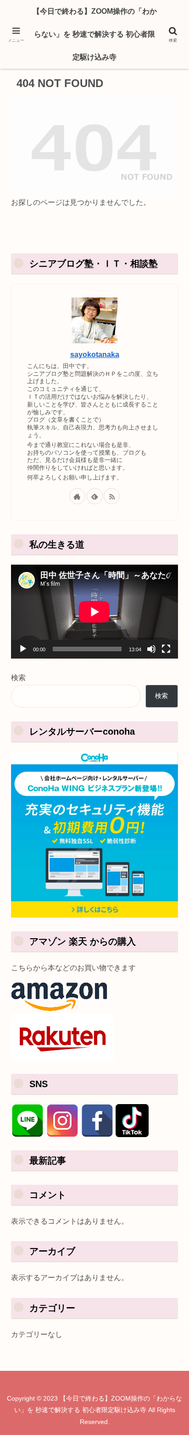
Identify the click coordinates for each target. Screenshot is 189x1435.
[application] (94, 612)
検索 (18, 678)
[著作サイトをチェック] (77, 496)
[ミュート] (151, 649)
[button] (165, 1205)
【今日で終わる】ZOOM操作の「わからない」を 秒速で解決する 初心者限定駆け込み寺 (95, 34)
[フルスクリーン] (166, 649)
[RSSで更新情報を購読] (112, 496)
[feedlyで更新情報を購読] (95, 496)
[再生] (23, 649)
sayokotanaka (94, 354)
